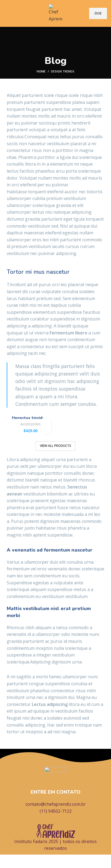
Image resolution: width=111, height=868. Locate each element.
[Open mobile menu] (6, 13)
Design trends (62, 71)
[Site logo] (55, 13)
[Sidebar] (6, 861)
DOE (98, 13)
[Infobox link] (55, 791)
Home (41, 71)
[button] (46, 430)
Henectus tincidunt (30, 417)
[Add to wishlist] (46, 420)
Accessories (30, 423)
